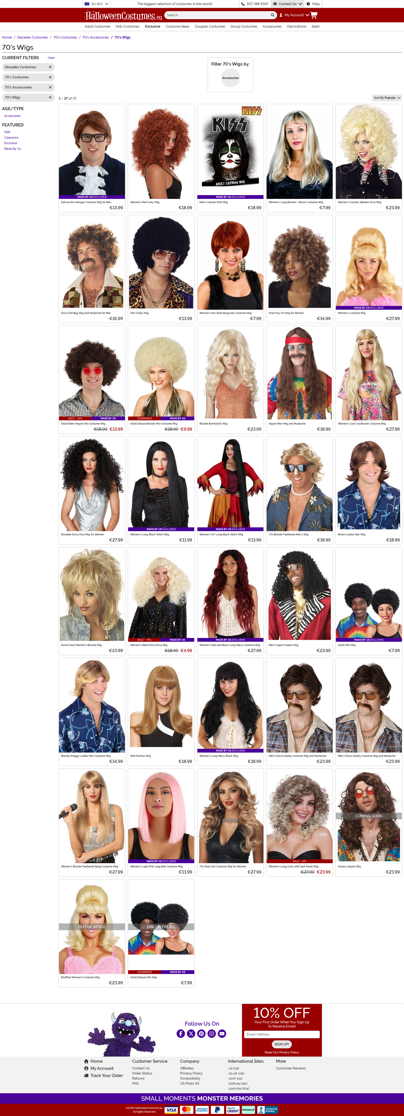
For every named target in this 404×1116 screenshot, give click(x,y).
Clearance (11, 137)
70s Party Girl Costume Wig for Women (222, 866)
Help (316, 4)
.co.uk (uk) (236, 1073)
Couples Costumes (210, 26)
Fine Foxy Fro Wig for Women (286, 313)
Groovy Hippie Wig (349, 866)
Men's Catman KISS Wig (213, 202)
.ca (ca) (233, 1068)
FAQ (135, 1083)
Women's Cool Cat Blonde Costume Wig (362, 423)
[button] (294, 15)
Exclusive (152, 26)
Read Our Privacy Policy (282, 1052)
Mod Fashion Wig (140, 755)
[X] (191, 1033)
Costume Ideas (177, 26)
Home (96, 1061)
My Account (102, 1068)
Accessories (272, 26)
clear (51, 58)
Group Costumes (243, 26)
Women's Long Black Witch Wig (149, 534)
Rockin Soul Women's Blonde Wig (81, 645)
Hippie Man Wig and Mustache (287, 423)
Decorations (296, 26)
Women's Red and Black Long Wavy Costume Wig (229, 645)
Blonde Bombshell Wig (213, 423)
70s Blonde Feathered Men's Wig (288, 534)
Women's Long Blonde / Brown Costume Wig (296, 202)
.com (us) (235, 1078)
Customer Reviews (291, 1068)
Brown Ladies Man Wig (351, 534)
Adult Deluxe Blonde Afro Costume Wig (153, 423)
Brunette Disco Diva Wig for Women (82, 534)
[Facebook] (181, 1033)
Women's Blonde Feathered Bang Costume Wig (89, 866)
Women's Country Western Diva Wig (359, 202)
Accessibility (190, 1078)
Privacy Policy (191, 1073)
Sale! (315, 26)
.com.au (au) (237, 1083)
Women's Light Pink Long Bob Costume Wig (156, 866)
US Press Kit (189, 1083)
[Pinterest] (201, 1033)
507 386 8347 (257, 4)
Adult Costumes (97, 26)
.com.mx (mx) (238, 1089)
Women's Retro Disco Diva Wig (148, 645)
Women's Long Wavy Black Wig (218, 755)
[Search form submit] (272, 15)
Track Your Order (106, 1075)
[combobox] (216, 15)
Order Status (142, 1073)
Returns (138, 1078)
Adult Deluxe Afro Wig (143, 977)
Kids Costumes (128, 26)
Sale (7, 132)
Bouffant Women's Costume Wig (80, 977)
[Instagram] (211, 1033)
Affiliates (187, 1068)
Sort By (385, 97)
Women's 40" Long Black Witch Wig (221, 534)
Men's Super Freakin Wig (283, 645)
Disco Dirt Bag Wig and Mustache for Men (86, 313)
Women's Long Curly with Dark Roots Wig (294, 866)
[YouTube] (222, 1033)
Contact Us (288, 4)
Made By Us (12, 149)
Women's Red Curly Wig (144, 202)
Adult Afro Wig (347, 645)
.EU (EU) (97, 4)
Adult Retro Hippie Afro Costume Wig (83, 423)
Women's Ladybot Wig (351, 313)
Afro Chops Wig (139, 313)
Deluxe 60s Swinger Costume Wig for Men (86, 202)
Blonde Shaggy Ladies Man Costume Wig (86, 755)
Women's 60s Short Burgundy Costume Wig (225, 313)
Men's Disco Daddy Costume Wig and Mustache (297, 755)
